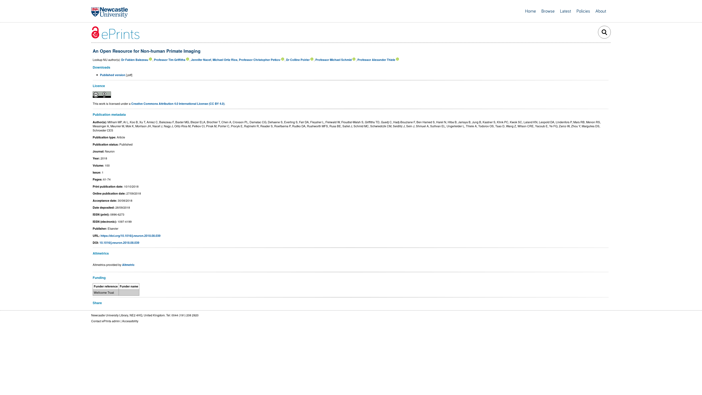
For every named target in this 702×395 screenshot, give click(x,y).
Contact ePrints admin (105, 321)
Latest (565, 11)
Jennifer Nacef (201, 60)
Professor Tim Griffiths (169, 60)
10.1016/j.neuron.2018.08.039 (119, 242)
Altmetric (128, 265)
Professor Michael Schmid (333, 60)
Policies (583, 11)
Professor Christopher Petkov (259, 60)
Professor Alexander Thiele (376, 60)
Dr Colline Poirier (298, 60)
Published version (112, 75)
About (600, 11)
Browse (548, 11)
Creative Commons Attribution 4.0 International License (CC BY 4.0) (177, 103)
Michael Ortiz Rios (225, 60)
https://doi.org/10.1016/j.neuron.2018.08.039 (131, 236)
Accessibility (130, 321)
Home (530, 11)
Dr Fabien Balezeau (134, 60)
